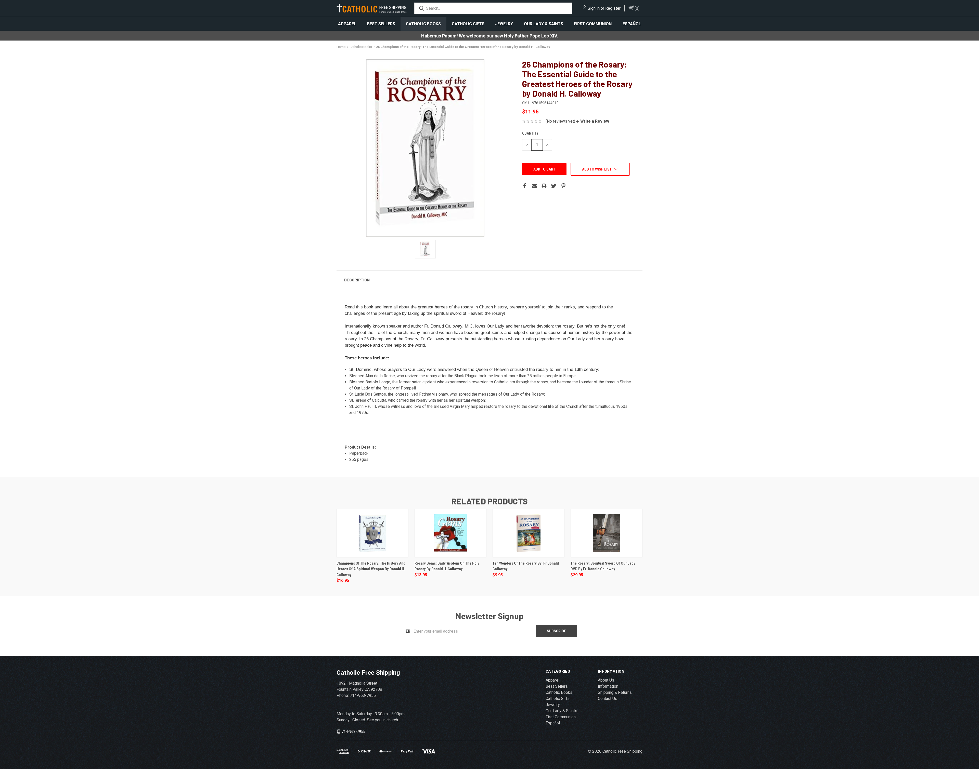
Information (608, 686)
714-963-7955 (353, 731)
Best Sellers (381, 23)
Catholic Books (423, 23)
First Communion (593, 23)
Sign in (594, 8)
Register (613, 8)
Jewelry (504, 23)
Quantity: (530, 133)
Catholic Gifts (468, 23)
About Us (606, 680)
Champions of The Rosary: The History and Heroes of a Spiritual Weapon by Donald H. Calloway (371, 569)
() (637, 8)
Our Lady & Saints (543, 23)
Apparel (347, 23)
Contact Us (607, 698)
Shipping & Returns (615, 692)
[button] (592, 121)
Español (632, 23)
